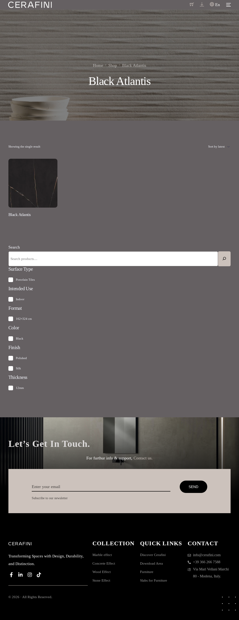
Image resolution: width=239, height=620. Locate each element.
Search (14, 247)
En (217, 4)
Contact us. (143, 458)
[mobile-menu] (228, 5)
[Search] (224, 258)
